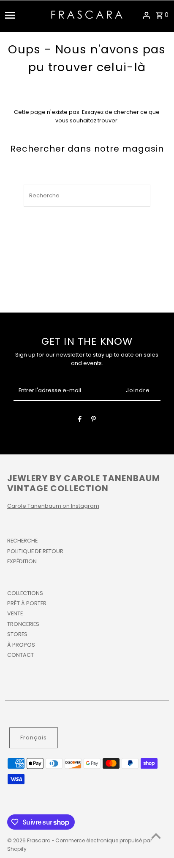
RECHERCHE (22, 540)
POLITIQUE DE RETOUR (35, 551)
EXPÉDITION (22, 561)
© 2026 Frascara (29, 840)
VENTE (15, 613)
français (33, 737)
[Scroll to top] (156, 835)
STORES (17, 634)
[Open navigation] (25, 15)
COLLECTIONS (25, 593)
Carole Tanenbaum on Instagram (53, 505)
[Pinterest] (93, 420)
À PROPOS (21, 644)
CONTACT (20, 655)
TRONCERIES (23, 624)
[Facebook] (80, 420)
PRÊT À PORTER (26, 603)
